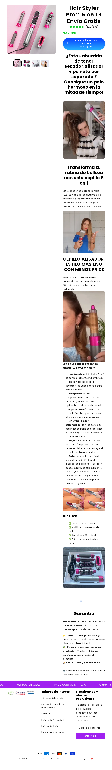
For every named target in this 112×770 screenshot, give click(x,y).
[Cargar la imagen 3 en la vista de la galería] (36, 63)
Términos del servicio (52, 698)
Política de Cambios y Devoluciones (52, 706)
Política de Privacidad (52, 720)
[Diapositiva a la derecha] (53, 63)
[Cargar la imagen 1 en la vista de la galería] (17, 63)
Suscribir (90, 735)
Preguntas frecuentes (52, 732)
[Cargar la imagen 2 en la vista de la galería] (27, 63)
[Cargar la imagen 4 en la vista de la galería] (45, 63)
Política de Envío (49, 726)
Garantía (46, 713)
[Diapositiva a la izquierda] (10, 63)
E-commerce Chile (34, 759)
